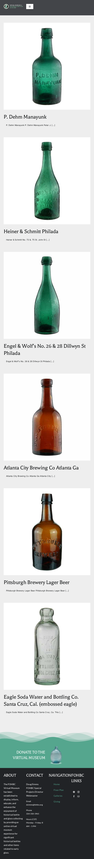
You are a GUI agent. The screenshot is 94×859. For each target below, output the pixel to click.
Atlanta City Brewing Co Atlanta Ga (41, 468)
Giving (57, 801)
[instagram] (78, 792)
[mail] (78, 796)
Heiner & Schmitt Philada (31, 231)
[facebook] (74, 796)
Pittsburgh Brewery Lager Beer (36, 582)
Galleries (58, 795)
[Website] (74, 792)
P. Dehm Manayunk (25, 117)
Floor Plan (59, 790)
